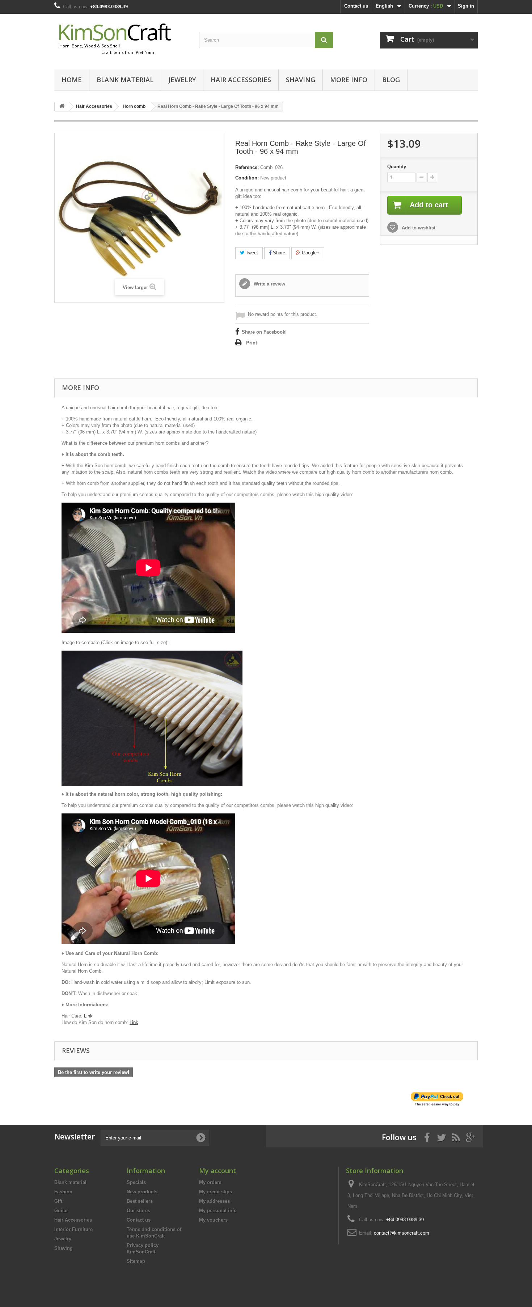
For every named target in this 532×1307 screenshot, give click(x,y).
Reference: (247, 167)
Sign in (466, 6)
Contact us (356, 6)
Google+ (310, 252)
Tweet (251, 252)
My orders (210, 1182)
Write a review (268, 284)
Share (278, 252)
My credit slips (215, 1191)
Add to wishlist (417, 227)
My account (217, 1170)
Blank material (125, 79)
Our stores (138, 1210)
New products (142, 1191)
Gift (58, 1201)
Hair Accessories (241, 79)
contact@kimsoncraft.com (401, 1233)
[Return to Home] (62, 106)
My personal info (218, 1210)
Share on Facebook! (264, 332)
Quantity (396, 166)
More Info (348, 79)
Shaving (300, 79)
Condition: (247, 178)
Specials (136, 1182)
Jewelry (182, 79)
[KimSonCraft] (121, 39)
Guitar (61, 1210)
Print (251, 343)
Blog (391, 79)
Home (72, 79)
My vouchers (213, 1220)
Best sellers (140, 1201)
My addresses (214, 1201)
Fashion (63, 1191)
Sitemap (136, 1261)
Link (88, 1016)
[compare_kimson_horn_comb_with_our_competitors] (152, 718)
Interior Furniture (73, 1229)
